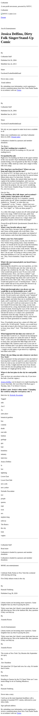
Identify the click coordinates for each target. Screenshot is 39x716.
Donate (3, 17)
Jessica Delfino (6, 382)
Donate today (15, 137)
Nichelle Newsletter (16, 395)
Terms (19, 90)
